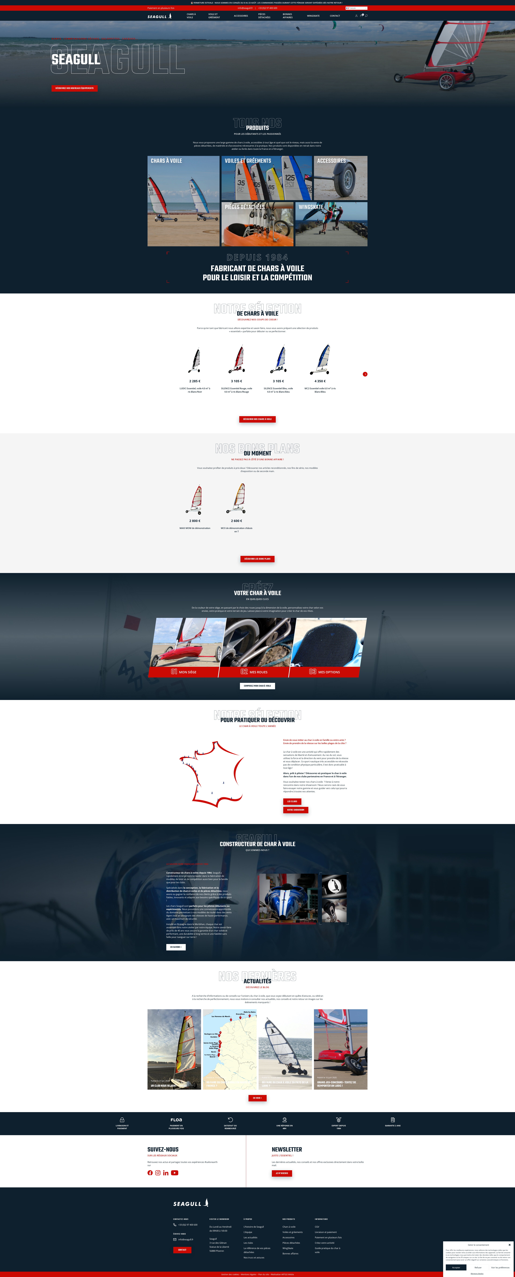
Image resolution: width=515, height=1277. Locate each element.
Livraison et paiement (326, 1232)
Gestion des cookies (230, 1274)
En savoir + (176, 947)
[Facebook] (150, 1173)
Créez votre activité (324, 1242)
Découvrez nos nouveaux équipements (75, 88)
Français (352, 8)
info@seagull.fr (245, 8)
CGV (317, 1226)
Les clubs (292, 801)
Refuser (478, 1267)
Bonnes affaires (288, 16)
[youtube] (174, 1173)
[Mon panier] (361, 16)
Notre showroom (295, 810)
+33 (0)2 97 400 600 (267, 8)
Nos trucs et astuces (254, 1257)
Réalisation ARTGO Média (282, 1274)
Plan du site (263, 1274)
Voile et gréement (214, 16)
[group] (174, 1049)
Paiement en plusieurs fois (161, 8)
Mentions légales (477, 1273)
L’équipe (248, 1232)
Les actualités (250, 1237)
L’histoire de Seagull (254, 1226)
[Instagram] (157, 1173)
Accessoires (241, 15)
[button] (509, 1245)
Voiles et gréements (293, 1232)
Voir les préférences (500, 1267)
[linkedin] (165, 1173)
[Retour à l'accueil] (159, 16)
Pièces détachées (264, 16)
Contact (335, 15)
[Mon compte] (356, 16)
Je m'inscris (282, 1173)
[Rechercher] (366, 15)
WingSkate (313, 15)
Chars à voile (191, 16)
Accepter (456, 1267)
